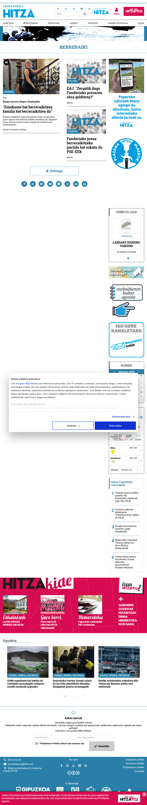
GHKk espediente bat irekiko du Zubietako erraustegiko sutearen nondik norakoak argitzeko (25, 683)
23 (141, 392)
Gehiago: (115, 470)
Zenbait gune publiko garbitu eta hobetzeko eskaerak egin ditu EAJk (126, 496)
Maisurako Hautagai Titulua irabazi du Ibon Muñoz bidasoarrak (126, 544)
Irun (5, 97)
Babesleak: (73, 783)
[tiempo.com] (141, 417)
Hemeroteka (127, 620)
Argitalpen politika (135, 759)
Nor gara (126, 624)
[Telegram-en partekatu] (59, 184)
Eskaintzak (127, 612)
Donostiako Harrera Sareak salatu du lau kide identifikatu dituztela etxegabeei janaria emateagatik (72, 683)
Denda (123, 616)
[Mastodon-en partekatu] (41, 184)
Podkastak (54, 23)
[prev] (114, 372)
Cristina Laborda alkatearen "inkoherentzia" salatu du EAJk (127, 513)
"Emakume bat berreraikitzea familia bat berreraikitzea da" (27, 109)
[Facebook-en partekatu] (24, 184)
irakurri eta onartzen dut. (62, 743)
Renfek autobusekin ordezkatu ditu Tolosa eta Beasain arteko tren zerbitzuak (118, 683)
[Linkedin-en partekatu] (76, 184)
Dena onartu (115, 425)
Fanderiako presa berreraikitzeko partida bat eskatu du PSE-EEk (85, 145)
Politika (72, 81)
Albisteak (8, 23)
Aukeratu (71, 425)
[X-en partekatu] (33, 184)
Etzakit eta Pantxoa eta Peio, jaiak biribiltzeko (125, 529)
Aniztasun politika (135, 763)
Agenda (74, 23)
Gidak (141, 23)
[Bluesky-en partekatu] (50, 184)
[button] (129, 469)
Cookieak (139, 771)
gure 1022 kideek (29, 383)
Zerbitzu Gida (126, 212)
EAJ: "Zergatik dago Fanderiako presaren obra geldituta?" (84, 92)
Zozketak (93, 23)
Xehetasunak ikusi (121, 416)
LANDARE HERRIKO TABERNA (126, 244)
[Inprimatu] (84, 184)
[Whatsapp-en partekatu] (67, 184)
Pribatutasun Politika (50, 743)
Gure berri (126, 605)
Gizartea (9, 92)
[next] (138, 372)
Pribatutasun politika (133, 767)
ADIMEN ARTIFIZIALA (118, 23)
